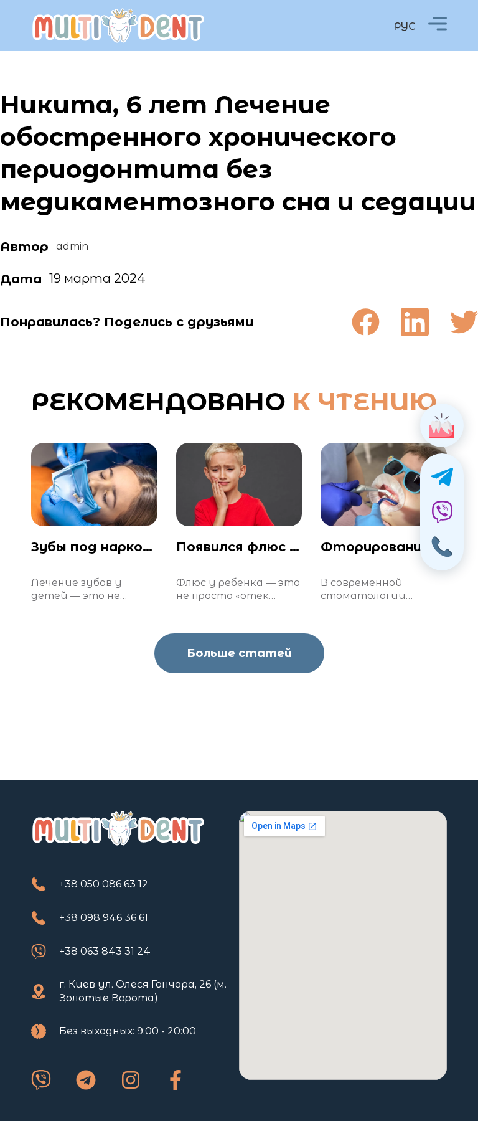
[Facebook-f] (175, 1080)
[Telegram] (86, 1080)
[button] (366, 322)
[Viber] (41, 1080)
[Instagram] (131, 1080)
